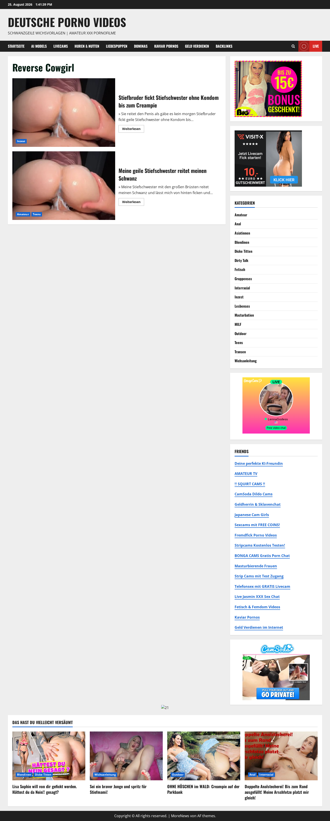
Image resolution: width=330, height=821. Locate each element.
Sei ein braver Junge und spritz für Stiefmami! (118, 789)
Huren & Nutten (87, 46)
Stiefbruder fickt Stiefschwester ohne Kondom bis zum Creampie (63, 112)
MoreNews (180, 815)
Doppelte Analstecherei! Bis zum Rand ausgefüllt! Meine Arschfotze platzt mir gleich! (277, 792)
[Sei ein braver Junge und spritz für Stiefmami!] (126, 756)
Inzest (21, 141)
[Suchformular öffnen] (293, 46)
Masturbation (244, 315)
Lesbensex (242, 306)
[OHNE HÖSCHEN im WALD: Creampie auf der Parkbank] (203, 756)
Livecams (60, 46)
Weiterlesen (133, 129)
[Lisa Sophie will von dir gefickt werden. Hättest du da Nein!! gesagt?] (48, 756)
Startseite (16, 46)
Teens (37, 214)
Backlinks (224, 46)
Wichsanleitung (246, 360)
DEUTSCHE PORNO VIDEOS (67, 21)
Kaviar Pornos (166, 46)
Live (316, 46)
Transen (240, 351)
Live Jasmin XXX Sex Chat (257, 596)
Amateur (23, 214)
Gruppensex (243, 278)
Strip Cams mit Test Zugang (259, 576)
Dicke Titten (243, 251)
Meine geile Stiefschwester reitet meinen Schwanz (63, 185)
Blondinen (242, 242)
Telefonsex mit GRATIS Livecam (262, 586)
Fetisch (240, 269)
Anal (238, 223)
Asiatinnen (242, 233)
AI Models (39, 46)
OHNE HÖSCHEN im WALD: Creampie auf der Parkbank (203, 789)
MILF (238, 324)
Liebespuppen (116, 46)
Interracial (242, 288)
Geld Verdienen (197, 46)
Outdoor (240, 333)
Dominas (140, 46)
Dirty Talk (241, 260)
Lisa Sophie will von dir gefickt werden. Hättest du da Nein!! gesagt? (44, 789)
